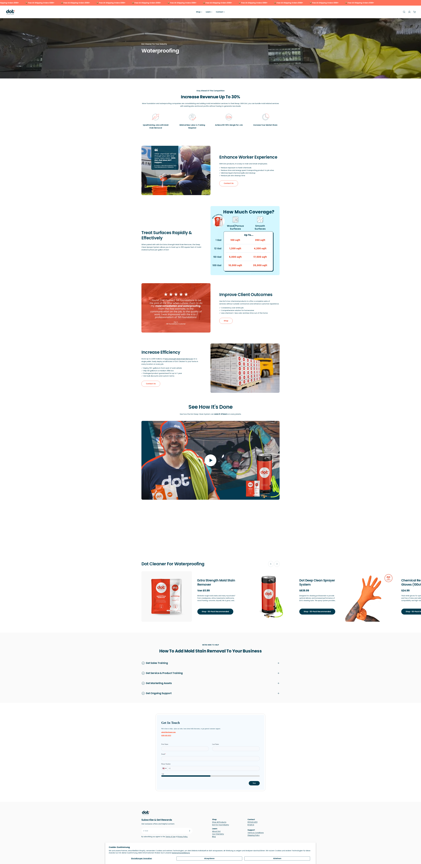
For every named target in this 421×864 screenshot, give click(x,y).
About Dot (216, 831)
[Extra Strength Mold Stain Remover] (166, 596)
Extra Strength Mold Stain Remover (179, 359)
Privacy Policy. (182, 837)
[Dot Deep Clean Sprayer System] (268, 596)
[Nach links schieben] (270, 564)
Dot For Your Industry (220, 825)
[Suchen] (404, 12)
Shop (226, 321)
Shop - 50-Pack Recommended (215, 611)
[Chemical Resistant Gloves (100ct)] (370, 596)
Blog (214, 836)
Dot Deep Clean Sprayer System (317, 582)
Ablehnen (277, 858)
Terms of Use (170, 837)
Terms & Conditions (256, 832)
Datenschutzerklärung (181, 853)
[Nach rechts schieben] (277, 564)
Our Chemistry (218, 834)
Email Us (251, 825)
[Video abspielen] (210, 460)
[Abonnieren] (189, 830)
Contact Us (229, 183)
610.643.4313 (252, 822)
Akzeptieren (209, 858)
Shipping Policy (254, 835)
